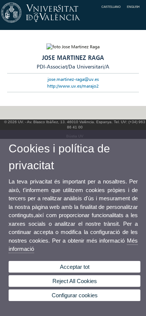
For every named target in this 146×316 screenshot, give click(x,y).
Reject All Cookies (74, 281)
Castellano (111, 7)
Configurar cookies (75, 295)
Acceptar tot (74, 267)
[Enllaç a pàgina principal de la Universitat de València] (73, 23)
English (133, 7)
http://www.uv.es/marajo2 (73, 86)
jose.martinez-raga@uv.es (73, 79)
